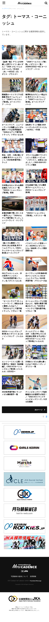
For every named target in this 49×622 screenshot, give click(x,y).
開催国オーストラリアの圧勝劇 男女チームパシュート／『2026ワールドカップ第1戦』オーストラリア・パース (12, 99)
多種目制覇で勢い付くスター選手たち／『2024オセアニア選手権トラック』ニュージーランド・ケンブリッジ (12, 218)
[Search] (46, 3)
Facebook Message (35, 580)
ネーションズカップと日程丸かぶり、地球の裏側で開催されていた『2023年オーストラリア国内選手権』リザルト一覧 (36, 306)
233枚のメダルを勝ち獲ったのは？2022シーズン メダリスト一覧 (35, 364)
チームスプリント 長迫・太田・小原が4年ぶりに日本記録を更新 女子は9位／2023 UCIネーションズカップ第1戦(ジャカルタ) (36, 336)
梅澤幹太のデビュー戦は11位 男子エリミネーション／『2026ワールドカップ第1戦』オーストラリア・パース (36, 99)
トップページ (5, 8)
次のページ (38, 410)
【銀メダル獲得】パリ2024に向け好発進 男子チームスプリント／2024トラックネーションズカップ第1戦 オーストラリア (12, 248)
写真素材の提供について (19, 576)
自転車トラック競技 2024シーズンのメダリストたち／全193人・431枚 (36, 127)
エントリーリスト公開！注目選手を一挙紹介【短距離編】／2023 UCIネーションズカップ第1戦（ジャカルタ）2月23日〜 (12, 366)
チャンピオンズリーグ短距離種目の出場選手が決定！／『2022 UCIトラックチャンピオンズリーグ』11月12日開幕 (36, 397)
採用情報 (33, 576)
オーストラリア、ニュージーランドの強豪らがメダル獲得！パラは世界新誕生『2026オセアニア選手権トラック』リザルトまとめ (12, 130)
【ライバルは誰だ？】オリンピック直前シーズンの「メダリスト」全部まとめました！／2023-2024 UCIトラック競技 (36, 160)
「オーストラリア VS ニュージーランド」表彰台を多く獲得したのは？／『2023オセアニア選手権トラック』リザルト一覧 (12, 306)
